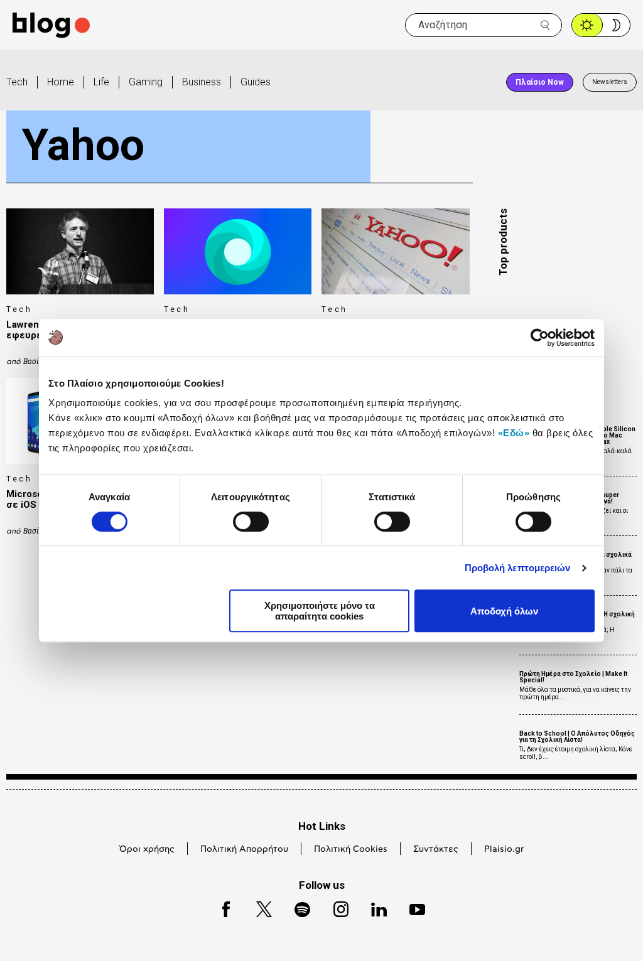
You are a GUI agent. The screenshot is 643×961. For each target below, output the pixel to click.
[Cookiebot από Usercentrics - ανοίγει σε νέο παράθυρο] (540, 337)
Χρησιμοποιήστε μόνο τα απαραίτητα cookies (319, 610)
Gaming (146, 82)
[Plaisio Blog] (51, 25)
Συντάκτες (435, 849)
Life (101, 82)
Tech (17, 82)
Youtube (411, 907)
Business (201, 82)
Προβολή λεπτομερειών (518, 567)
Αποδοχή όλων (504, 611)
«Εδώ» (514, 432)
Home (60, 82)
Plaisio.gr (504, 849)
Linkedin (373, 907)
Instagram (335, 907)
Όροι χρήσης (147, 849)
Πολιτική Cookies (350, 849)
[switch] (251, 522)
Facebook (220, 907)
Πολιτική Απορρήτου (244, 849)
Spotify (296, 907)
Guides (255, 82)
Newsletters (609, 81)
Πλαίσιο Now (540, 82)
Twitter (257, 907)
